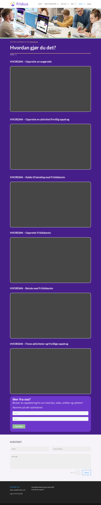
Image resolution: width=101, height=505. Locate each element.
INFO (72, 4)
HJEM (40, 4)
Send (86, 472)
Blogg (89, 4)
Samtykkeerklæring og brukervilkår (42, 487)
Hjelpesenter (33, 42)
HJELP (81, 4)
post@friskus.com (19, 490)
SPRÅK (12, 55)
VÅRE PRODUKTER (50, 4)
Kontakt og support (37, 489)
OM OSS (63, 4)
